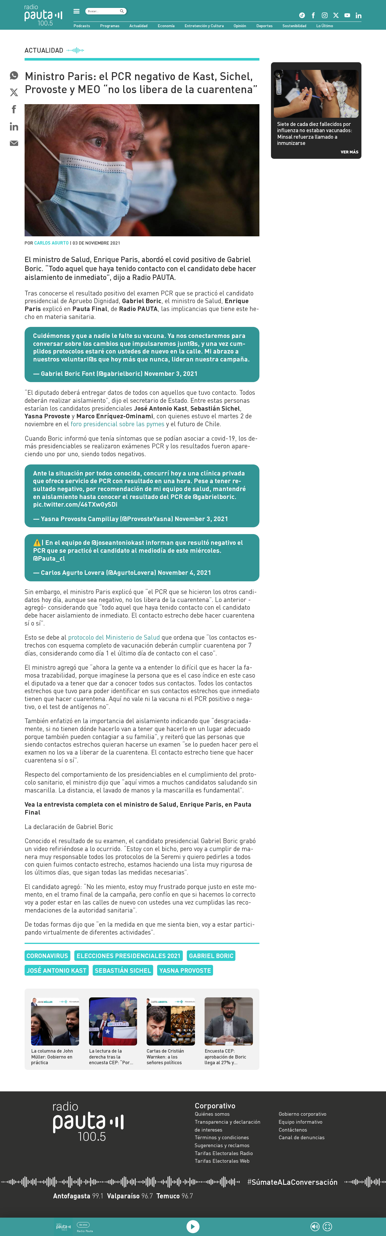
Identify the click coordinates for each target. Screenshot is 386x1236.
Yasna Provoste (185, 970)
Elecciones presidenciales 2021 (129, 955)
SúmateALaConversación (292, 1182)
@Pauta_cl (49, 558)
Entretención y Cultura (204, 25)
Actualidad (138, 25)
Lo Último (324, 25)
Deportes (264, 25)
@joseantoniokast (118, 542)
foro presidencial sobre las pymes (117, 424)
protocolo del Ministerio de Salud (114, 637)
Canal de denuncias (302, 1137)
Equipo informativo (300, 1122)
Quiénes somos (212, 1114)
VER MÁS (350, 151)
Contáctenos (293, 1129)
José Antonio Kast (56, 970)
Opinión (240, 25)
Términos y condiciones (222, 1137)
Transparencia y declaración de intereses (228, 1126)
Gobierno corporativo (302, 1114)
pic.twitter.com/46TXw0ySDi (75, 504)
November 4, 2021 (184, 572)
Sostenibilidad (294, 25)
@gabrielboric (214, 496)
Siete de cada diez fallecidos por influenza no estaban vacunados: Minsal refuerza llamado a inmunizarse (314, 133)
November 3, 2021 (171, 373)
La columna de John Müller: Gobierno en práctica (52, 1056)
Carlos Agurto (51, 242)
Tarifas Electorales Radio (224, 1153)
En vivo (83, 1224)
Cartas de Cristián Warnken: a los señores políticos (165, 1056)
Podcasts (81, 25)
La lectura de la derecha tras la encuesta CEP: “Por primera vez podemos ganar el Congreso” (112, 1056)
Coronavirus (47, 955)
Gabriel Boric (211, 955)
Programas (110, 25)
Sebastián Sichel (123, 970)
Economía (166, 25)
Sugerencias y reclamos (222, 1145)
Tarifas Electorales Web (222, 1161)
